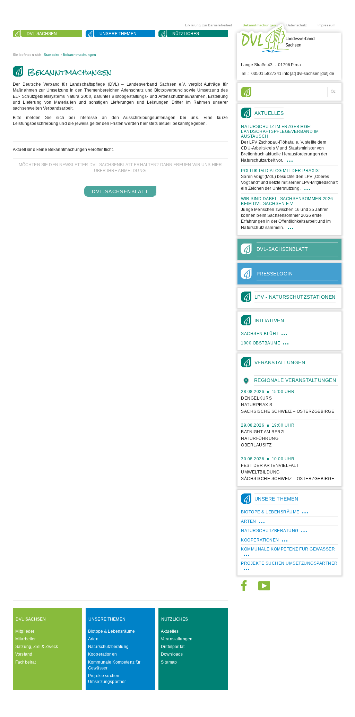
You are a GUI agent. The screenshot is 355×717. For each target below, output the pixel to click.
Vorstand (23, 654)
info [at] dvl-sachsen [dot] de (308, 73)
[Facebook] (243, 589)
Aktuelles (170, 631)
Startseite (52, 55)
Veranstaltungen (176, 639)
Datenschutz (296, 25)
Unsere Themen (118, 33)
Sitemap (169, 662)
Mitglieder (25, 631)
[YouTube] (264, 589)
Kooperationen (102, 654)
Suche (34, 42)
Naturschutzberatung (108, 646)
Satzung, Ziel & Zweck (36, 646)
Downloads (172, 654)
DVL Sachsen (42, 33)
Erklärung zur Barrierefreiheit (208, 25)
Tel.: (245, 73)
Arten (93, 639)
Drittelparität (172, 646)
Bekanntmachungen (259, 25)
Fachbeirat (25, 662)
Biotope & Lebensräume (111, 631)
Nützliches (185, 33)
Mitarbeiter (25, 639)
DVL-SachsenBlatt (120, 191)
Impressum (326, 25)
